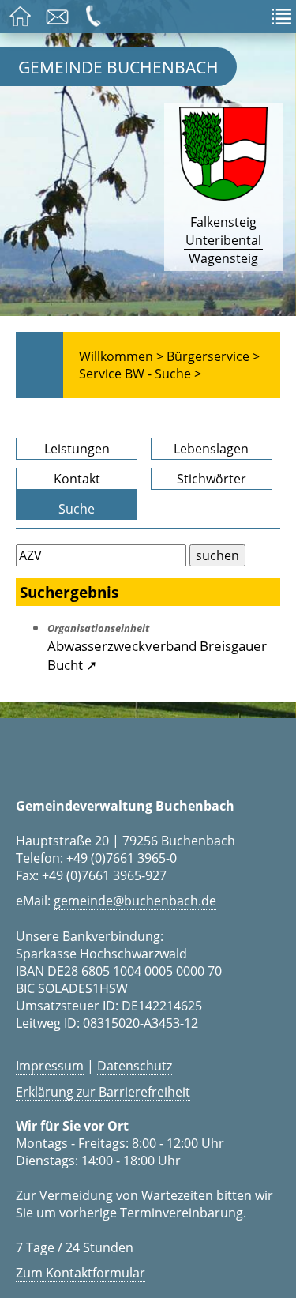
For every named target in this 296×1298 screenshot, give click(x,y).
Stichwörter (211, 478)
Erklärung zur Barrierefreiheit (103, 1091)
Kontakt (77, 478)
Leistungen (77, 448)
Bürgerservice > (213, 356)
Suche (76, 508)
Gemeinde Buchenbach (118, 66)
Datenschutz (134, 1065)
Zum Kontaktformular (80, 1272)
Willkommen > (121, 356)
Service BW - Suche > (140, 373)
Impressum (50, 1065)
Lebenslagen (211, 448)
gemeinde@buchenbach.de (135, 900)
